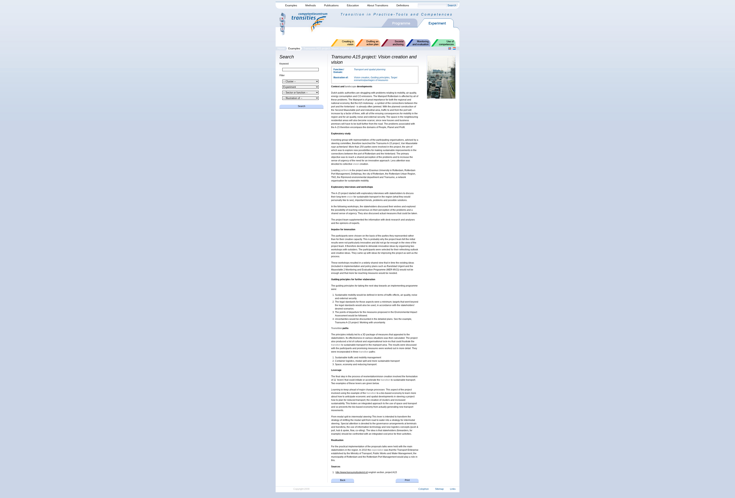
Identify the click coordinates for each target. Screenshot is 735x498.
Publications (331, 5)
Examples (291, 5)
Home (281, 48)
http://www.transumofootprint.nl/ (352, 472)
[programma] (402, 23)
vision (356, 164)
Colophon (423, 489)
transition (336, 345)
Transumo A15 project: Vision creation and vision (332, 48)
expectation (378, 450)
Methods (310, 5)
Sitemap (439, 489)
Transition (336, 328)
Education (353, 5)
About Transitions (377, 5)
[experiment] (439, 23)
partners (344, 170)
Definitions (402, 5)
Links (453, 489)
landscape (350, 86)
